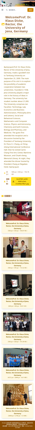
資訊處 (15, 426)
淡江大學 (10, 426)
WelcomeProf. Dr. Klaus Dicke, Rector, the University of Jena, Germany (17, 226)
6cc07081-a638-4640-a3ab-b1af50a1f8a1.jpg (22, 181)
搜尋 (30, 10)
